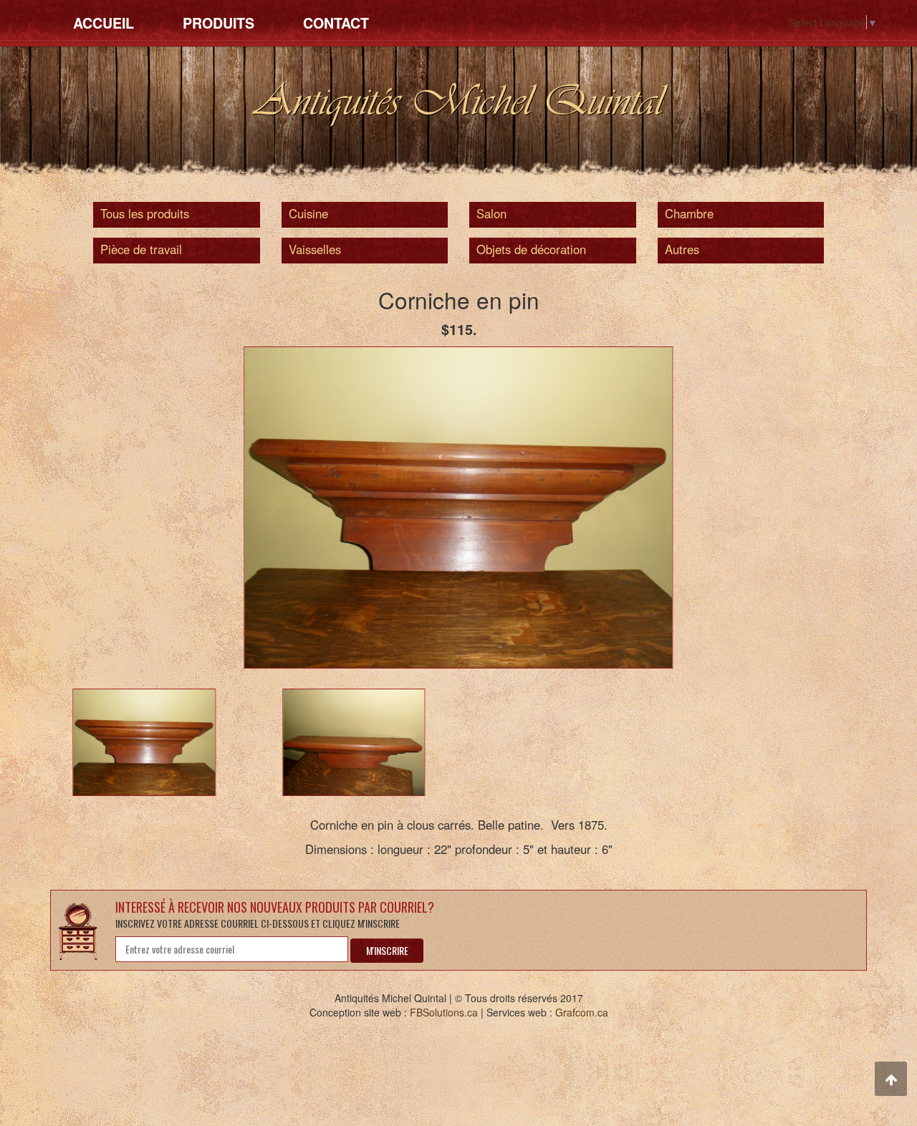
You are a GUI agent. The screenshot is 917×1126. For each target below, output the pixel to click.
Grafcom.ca (581, 1012)
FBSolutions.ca (444, 1012)
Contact (336, 23)
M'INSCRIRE (387, 950)
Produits (218, 23)
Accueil (103, 23)
